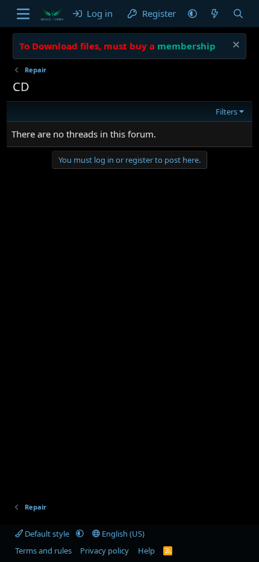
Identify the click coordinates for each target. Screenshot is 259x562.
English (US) (122, 533)
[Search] (238, 13)
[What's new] (214, 13)
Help (146, 550)
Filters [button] (226, 111)
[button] (192, 13)
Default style (47, 533)
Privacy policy (104, 550)
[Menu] (23, 14)
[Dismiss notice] (234, 46)
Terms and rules (43, 550)
